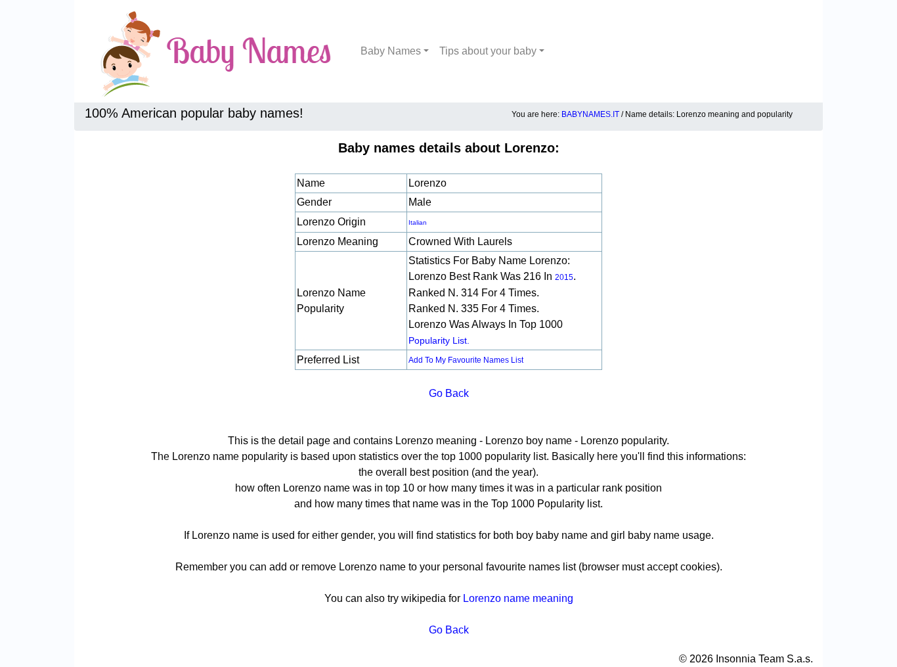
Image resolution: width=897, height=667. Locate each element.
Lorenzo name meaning (518, 598)
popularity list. (439, 340)
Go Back (449, 393)
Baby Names (391, 51)
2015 (564, 277)
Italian (417, 222)
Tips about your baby (487, 51)
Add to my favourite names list (465, 360)
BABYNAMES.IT (590, 114)
